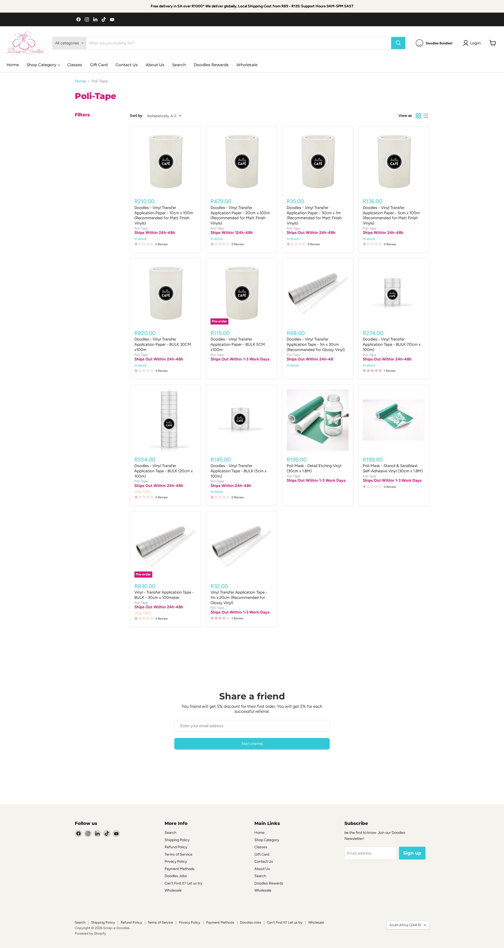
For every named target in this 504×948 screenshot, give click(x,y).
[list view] (425, 116)
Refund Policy (176, 847)
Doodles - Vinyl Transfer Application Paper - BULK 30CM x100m (162, 344)
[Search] (398, 43)
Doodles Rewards (211, 64)
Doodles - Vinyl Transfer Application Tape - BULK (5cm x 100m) (238, 470)
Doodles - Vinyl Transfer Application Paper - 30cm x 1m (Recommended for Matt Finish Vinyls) (314, 215)
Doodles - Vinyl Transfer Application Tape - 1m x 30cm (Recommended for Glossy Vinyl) (316, 344)
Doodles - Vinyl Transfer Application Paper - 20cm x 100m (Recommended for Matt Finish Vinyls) (240, 215)
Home (13, 64)
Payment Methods (180, 869)
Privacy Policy (176, 861)
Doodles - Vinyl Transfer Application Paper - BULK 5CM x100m (238, 344)
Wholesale (247, 64)
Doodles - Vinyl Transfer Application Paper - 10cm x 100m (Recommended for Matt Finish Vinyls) (163, 215)
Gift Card (99, 64)
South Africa (405, 925)
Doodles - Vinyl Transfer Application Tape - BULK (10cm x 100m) (392, 344)
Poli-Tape (141, 228)
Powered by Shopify (90, 933)
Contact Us (127, 64)
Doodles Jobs (176, 876)
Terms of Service (178, 854)
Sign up (412, 853)
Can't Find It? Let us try (183, 883)
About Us (155, 64)
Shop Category (42, 64)
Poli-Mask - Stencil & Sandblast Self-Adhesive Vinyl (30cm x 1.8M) (393, 468)
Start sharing (252, 743)
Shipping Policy (177, 840)
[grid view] (418, 116)
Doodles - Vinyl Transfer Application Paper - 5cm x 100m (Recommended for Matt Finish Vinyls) (391, 215)
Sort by (136, 116)
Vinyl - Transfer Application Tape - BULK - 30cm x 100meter (164, 595)
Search (179, 64)
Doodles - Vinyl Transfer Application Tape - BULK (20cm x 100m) (163, 470)
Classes (74, 64)
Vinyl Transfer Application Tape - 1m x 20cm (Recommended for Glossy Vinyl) (239, 597)
